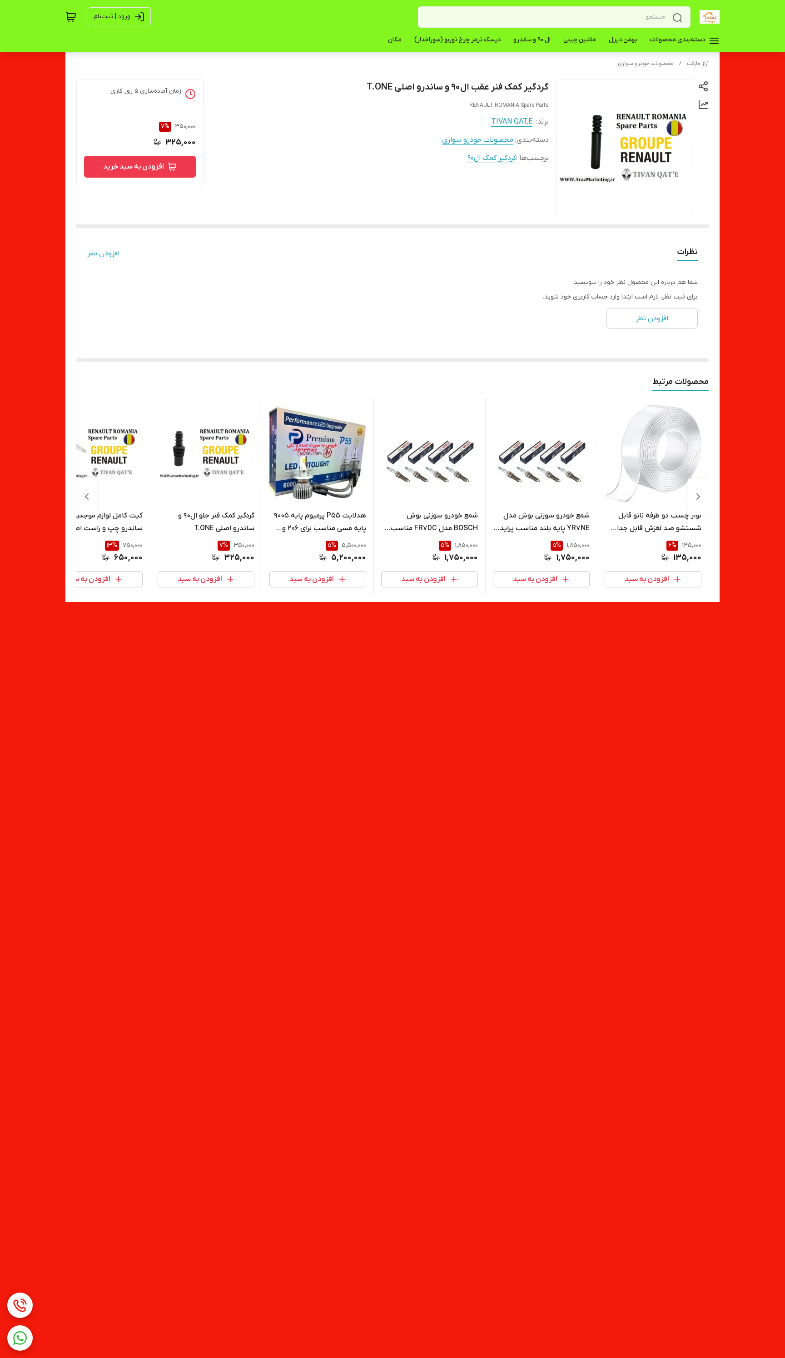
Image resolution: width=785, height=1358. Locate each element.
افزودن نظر (103, 253)
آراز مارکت (698, 63)
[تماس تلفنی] (20, 1305)
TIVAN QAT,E (511, 121)
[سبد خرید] (70, 16)
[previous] (698, 496)
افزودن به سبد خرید (133, 166)
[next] (87, 496)
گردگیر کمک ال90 (491, 158)
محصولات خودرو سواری (646, 63)
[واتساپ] (20, 1338)
